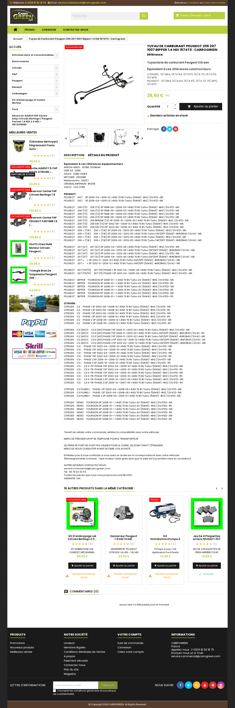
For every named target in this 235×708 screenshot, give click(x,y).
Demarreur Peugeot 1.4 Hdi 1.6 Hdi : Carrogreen (123, 539)
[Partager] (164, 134)
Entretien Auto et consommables (33, 55)
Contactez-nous (75, 30)
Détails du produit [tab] (103, 155)
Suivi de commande (130, 643)
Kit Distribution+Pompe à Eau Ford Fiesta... (165, 539)
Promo (30, 30)
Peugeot (17, 80)
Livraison (49, 30)
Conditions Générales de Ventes (84, 652)
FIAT (14, 74)
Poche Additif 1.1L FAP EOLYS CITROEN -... (43, 170)
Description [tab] (74, 155)
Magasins (70, 674)
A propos (69, 656)
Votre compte (129, 634)
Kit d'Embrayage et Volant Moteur (28, 101)
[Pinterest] (175, 134)
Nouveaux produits (22, 647)
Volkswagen (19, 93)
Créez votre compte (131, 652)
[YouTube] (204, 692)
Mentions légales (74, 647)
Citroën (17, 67)
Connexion (124, 647)
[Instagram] (221, 692)
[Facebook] (180, 692)
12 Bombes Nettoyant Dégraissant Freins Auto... (43, 145)
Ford (15, 109)
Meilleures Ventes (23, 132)
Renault (17, 87)
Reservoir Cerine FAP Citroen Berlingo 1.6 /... (43, 194)
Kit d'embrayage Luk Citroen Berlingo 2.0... (82, 537)
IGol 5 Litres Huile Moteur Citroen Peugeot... (40, 247)
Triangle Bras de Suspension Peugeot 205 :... (43, 274)
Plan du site (71, 669)
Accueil (15, 47)
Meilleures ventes (21, 652)
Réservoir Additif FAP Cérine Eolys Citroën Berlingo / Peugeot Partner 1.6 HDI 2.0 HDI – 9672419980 (32, 120)
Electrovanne (20, 61)
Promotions (17, 643)
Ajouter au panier (203, 106)
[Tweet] (169, 134)
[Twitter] (188, 692)
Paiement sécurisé (76, 661)
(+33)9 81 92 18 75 (35, 2)
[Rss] (196, 692)
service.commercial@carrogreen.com (82, 2)
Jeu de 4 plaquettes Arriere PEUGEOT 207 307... (206, 539)
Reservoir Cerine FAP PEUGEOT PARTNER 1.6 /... (43, 221)
